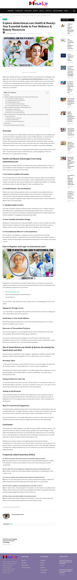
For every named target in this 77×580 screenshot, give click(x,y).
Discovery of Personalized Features (16, 112)
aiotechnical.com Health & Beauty (11, 507)
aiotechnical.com (14, 292)
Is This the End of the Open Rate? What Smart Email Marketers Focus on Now (71, 87)
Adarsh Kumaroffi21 (11, 33)
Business (11, 10)
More (66, 10)
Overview (6, 95)
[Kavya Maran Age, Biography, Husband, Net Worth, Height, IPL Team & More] (63, 176)
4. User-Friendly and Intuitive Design (16, 103)
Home (4, 15)
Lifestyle (48, 10)
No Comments (31, 33)
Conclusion (8, 123)
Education (28, 10)
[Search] (74, 11)
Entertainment (58, 10)
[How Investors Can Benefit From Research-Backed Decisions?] (63, 40)
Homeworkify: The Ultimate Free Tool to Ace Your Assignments (71, 131)
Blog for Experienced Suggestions (15, 121)
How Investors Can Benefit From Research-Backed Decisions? (71, 44)
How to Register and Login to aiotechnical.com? (18, 107)
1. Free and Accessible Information (15, 98)
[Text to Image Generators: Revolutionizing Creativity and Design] (63, 100)
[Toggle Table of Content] (46, 92)
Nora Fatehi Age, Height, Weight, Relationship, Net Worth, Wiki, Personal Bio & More (71, 163)
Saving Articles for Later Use (14, 118)
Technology (19, 10)
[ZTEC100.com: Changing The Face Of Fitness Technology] (11, 532)
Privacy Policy (25, 565)
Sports (35, 10)
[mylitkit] (38, 4)
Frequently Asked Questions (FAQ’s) (14, 125)
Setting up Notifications (13, 119)
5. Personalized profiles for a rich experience (18, 105)
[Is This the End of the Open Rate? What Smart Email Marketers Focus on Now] (63, 83)
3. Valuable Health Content (13, 102)
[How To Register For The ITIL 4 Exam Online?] (63, 55)
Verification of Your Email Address (15, 110)
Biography (42, 560)
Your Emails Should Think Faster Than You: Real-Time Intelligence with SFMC (71, 71)
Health (41, 10)
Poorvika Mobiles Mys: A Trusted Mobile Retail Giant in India (71, 146)
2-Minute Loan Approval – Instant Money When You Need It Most (71, 29)
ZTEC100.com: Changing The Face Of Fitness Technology (10, 540)
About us (24, 560)
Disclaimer (24, 562)
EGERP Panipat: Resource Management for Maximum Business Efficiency (71, 117)
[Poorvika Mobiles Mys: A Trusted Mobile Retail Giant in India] (63, 143)
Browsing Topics (11, 116)
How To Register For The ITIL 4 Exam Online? (71, 57)
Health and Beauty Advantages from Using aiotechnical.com (21, 97)
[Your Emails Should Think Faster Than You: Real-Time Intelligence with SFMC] (63, 68)
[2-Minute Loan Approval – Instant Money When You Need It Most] (63, 25)
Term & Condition (26, 567)
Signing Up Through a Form (13, 109)
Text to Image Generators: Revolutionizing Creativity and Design (72, 101)
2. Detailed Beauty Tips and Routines (16, 100)
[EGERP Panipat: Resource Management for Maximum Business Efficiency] (63, 113)
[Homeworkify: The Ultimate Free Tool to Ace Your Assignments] (63, 130)
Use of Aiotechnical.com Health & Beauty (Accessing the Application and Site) (26, 114)
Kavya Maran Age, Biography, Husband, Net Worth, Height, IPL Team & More (71, 180)
